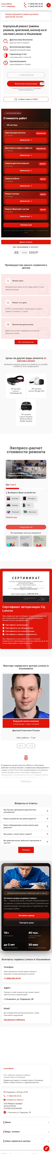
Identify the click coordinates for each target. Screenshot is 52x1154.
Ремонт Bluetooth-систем (17, 209)
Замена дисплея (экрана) (17, 163)
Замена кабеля (12, 178)
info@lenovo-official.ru (14, 1020)
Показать (26, 850)
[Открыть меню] (48, 5)
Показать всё (26, 225)
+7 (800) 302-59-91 (35, 6)
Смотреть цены (26, 923)
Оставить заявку (26, 915)
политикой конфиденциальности (30, 89)
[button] (21, 746)
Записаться (25, 140)
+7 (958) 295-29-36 (35, 4)
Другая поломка (26, 242)
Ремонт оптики (12, 194)
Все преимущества (26, 342)
